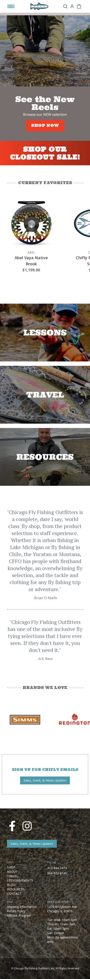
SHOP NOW (45, 125)
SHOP (11, 867)
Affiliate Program (19, 915)
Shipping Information (21, 907)
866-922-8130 (57, 873)
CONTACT (14, 893)
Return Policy (16, 911)
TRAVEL (12, 876)
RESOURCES (15, 889)
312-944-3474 (57, 868)
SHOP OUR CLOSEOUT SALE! (45, 153)
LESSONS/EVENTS (20, 880)
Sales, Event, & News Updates (45, 780)
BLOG (11, 885)
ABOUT (12, 872)
